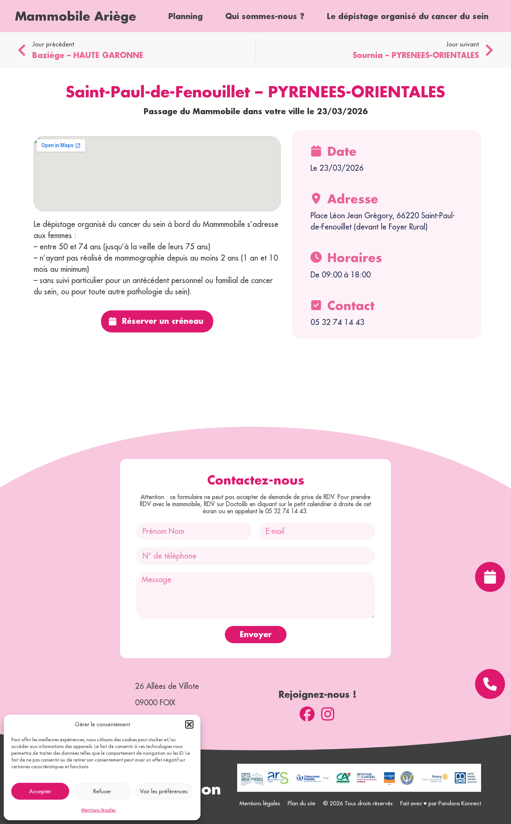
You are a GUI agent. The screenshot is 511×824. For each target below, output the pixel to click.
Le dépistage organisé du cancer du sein (408, 16)
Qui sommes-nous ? (265, 16)
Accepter (40, 791)
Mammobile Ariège (75, 16)
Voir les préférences (164, 791)
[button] (189, 724)
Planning (185, 16)
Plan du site (301, 803)
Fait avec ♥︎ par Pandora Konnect (440, 803)
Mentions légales (98, 810)
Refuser (102, 791)
